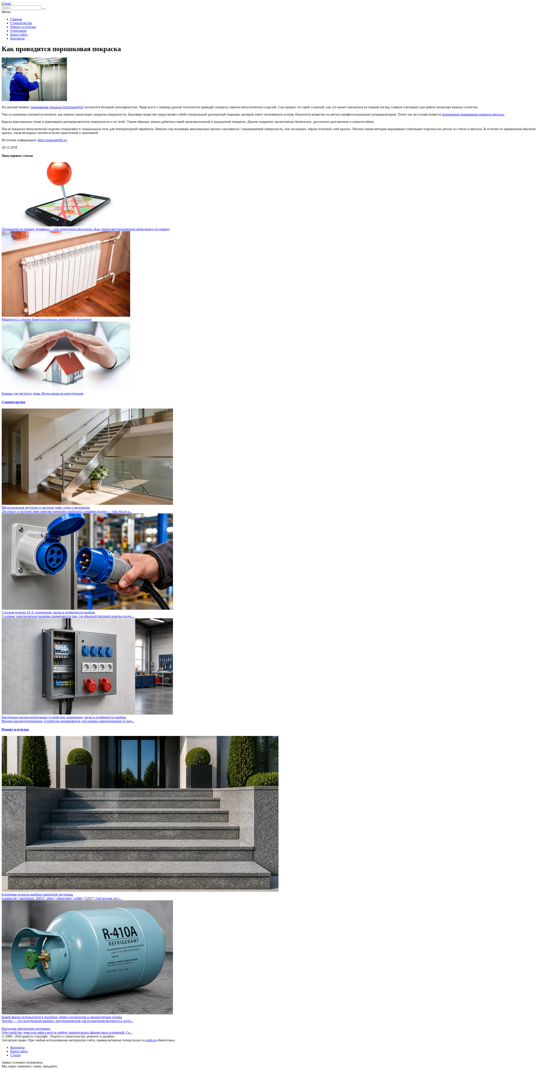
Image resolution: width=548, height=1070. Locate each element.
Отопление (18, 31)
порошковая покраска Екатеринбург (57, 107)
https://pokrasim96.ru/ (52, 140)
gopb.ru (151, 1040)
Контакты (17, 38)
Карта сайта (19, 34)
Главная (16, 19)
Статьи (15, 1055)
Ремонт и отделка (23, 27)
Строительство (21, 23)
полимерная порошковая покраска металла (473, 114)
